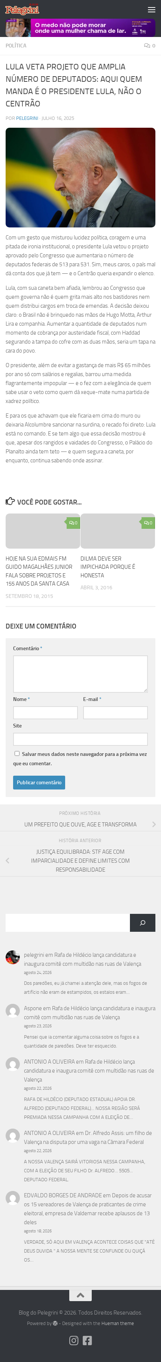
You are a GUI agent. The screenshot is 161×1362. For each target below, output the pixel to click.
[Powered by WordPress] (55, 1323)
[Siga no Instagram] (74, 1340)
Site (17, 726)
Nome (21, 699)
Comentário (27, 648)
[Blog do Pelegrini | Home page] (28, 9)
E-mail (92, 699)
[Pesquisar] (142, 923)
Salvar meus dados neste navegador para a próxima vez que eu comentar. (80, 759)
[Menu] (151, 9)
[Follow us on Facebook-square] (87, 1340)
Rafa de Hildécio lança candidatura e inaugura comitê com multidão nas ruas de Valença (89, 1070)
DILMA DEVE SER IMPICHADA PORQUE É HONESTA (107, 567)
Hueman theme (117, 1323)
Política (16, 46)
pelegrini (27, 118)
